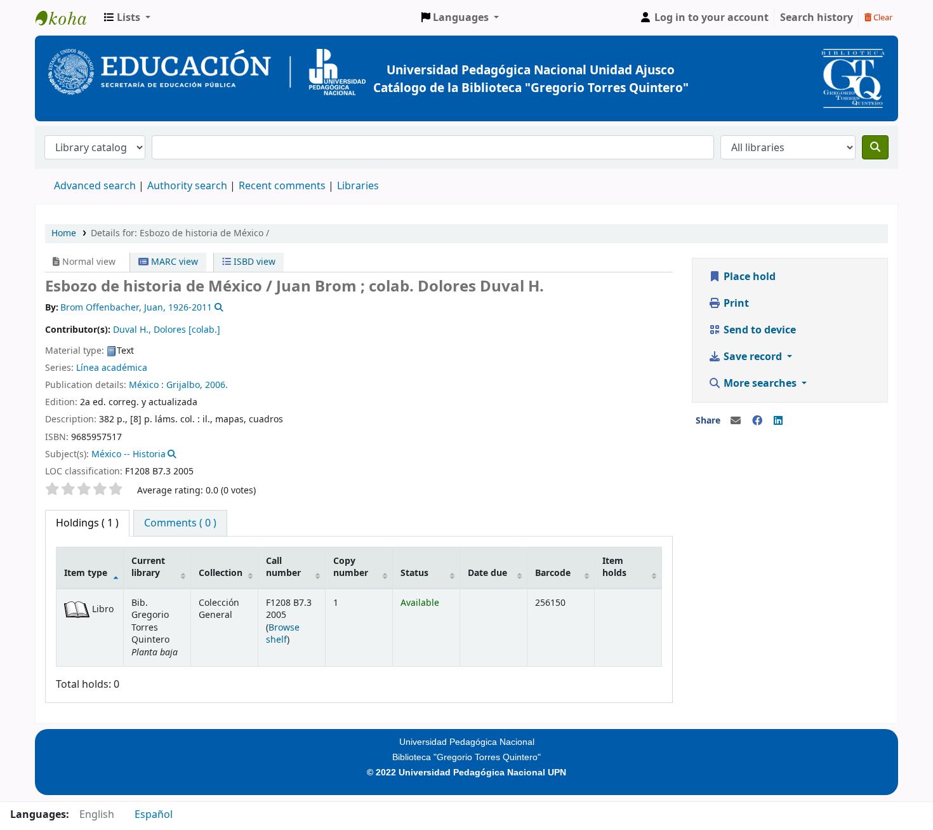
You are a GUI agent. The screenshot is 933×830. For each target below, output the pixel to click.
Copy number (350, 567)
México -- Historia (128, 454)
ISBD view (253, 262)
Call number (283, 567)
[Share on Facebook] (757, 421)
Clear (881, 17)
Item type (85, 573)
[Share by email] (735, 421)
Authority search (187, 186)
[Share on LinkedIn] (778, 421)
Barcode (553, 573)
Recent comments (282, 186)
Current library (148, 567)
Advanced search (95, 186)
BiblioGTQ (67, 17)
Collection (220, 573)
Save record (752, 357)
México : (146, 385)
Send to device (758, 330)
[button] (127, 17)
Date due (487, 573)
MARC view (173, 262)
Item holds (614, 567)
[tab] (180, 523)
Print (735, 303)
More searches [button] (760, 383)
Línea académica (111, 368)
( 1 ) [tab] (87, 523)
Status (414, 573)
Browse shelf (283, 633)
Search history (816, 17)
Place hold (748, 276)
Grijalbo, (184, 385)
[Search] (875, 147)
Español (154, 814)
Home (63, 233)
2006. (216, 385)
